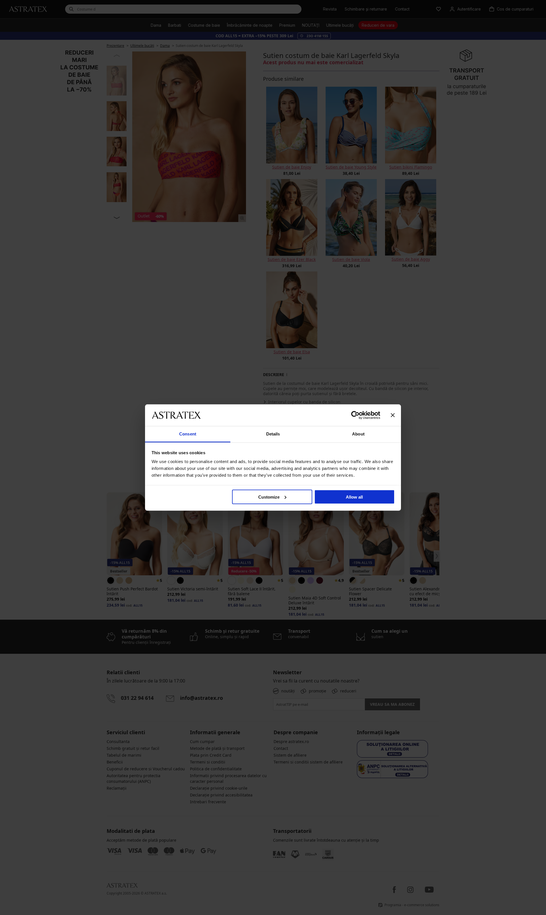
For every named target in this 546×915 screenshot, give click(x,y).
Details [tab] (273, 433)
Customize (269, 496)
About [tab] (358, 433)
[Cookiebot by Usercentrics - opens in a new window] (355, 415)
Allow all (354, 496)
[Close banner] (393, 415)
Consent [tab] (187, 433)
